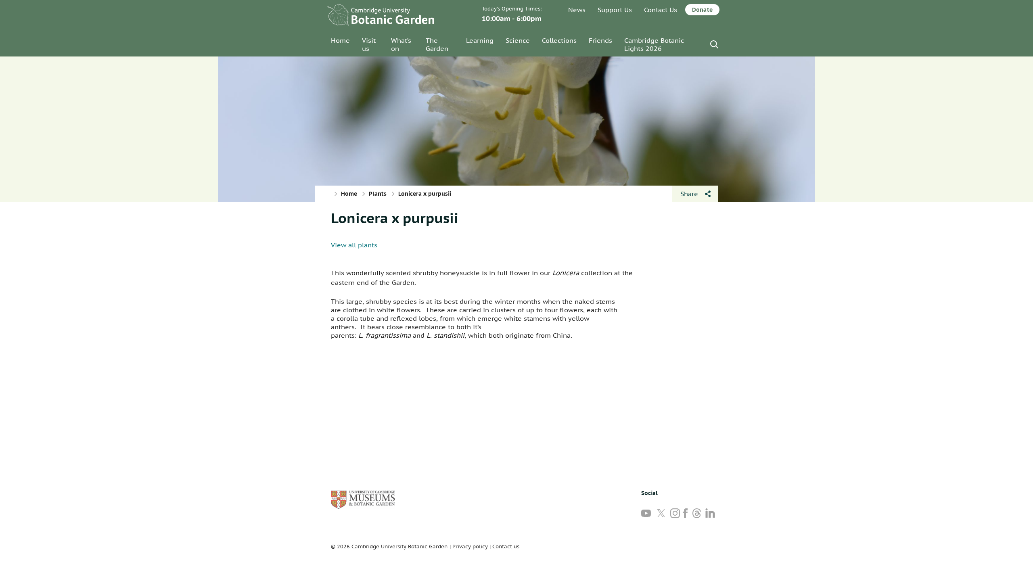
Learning (479, 40)
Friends (600, 40)
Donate (702, 9)
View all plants (354, 245)
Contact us (505, 546)
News (577, 10)
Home (340, 40)
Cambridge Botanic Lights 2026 (654, 44)
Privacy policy (470, 546)
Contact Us (660, 10)
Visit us (369, 44)
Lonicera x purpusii (394, 218)
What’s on (401, 44)
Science (518, 40)
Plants (378, 193)
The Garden (437, 44)
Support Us (615, 10)
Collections (559, 40)
